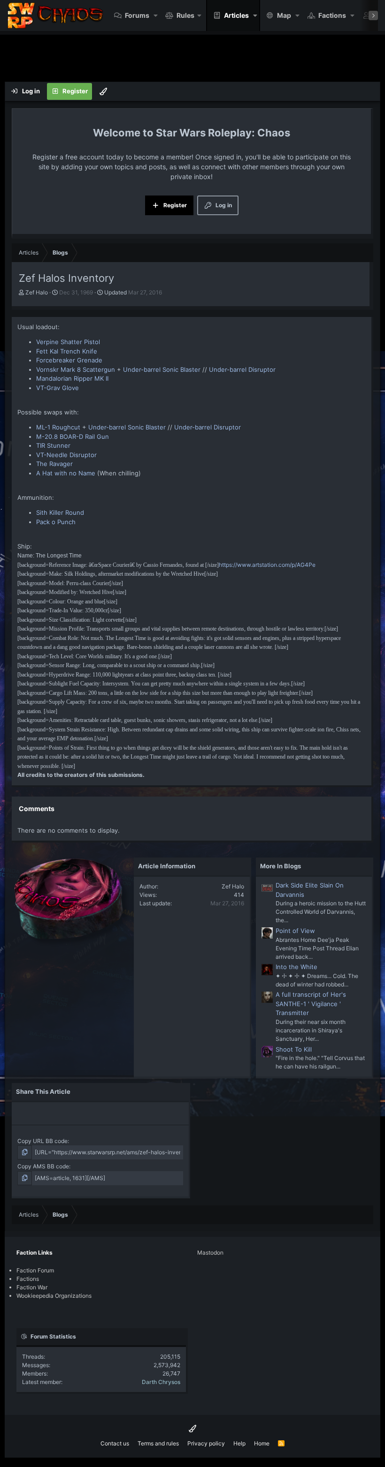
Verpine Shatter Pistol (68, 342)
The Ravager (54, 463)
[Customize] (103, 91)
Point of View (295, 930)
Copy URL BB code (42, 1140)
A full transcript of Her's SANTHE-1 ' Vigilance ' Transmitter (311, 1003)
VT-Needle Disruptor (66, 455)
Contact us (114, 1443)
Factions (332, 15)
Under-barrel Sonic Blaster (161, 369)
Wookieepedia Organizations (54, 1295)
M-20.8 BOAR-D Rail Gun (72, 436)
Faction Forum (35, 1270)
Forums (137, 15)
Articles (236, 15)
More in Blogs (280, 866)
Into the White (296, 966)
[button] (156, 15)
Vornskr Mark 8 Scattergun (75, 369)
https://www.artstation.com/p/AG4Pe (267, 564)
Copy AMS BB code (43, 1166)
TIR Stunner (53, 445)
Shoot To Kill (294, 1049)
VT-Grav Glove (57, 387)
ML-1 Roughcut (58, 427)
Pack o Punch (56, 522)
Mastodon (210, 1252)
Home (262, 1443)
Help (239, 1443)
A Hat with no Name (65, 473)
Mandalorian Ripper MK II (72, 378)
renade (92, 360)
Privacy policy (206, 1443)
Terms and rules (158, 1443)
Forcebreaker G (59, 360)
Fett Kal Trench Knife (66, 351)
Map (284, 15)
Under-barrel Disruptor (242, 369)
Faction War (31, 1287)
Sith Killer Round (60, 512)
